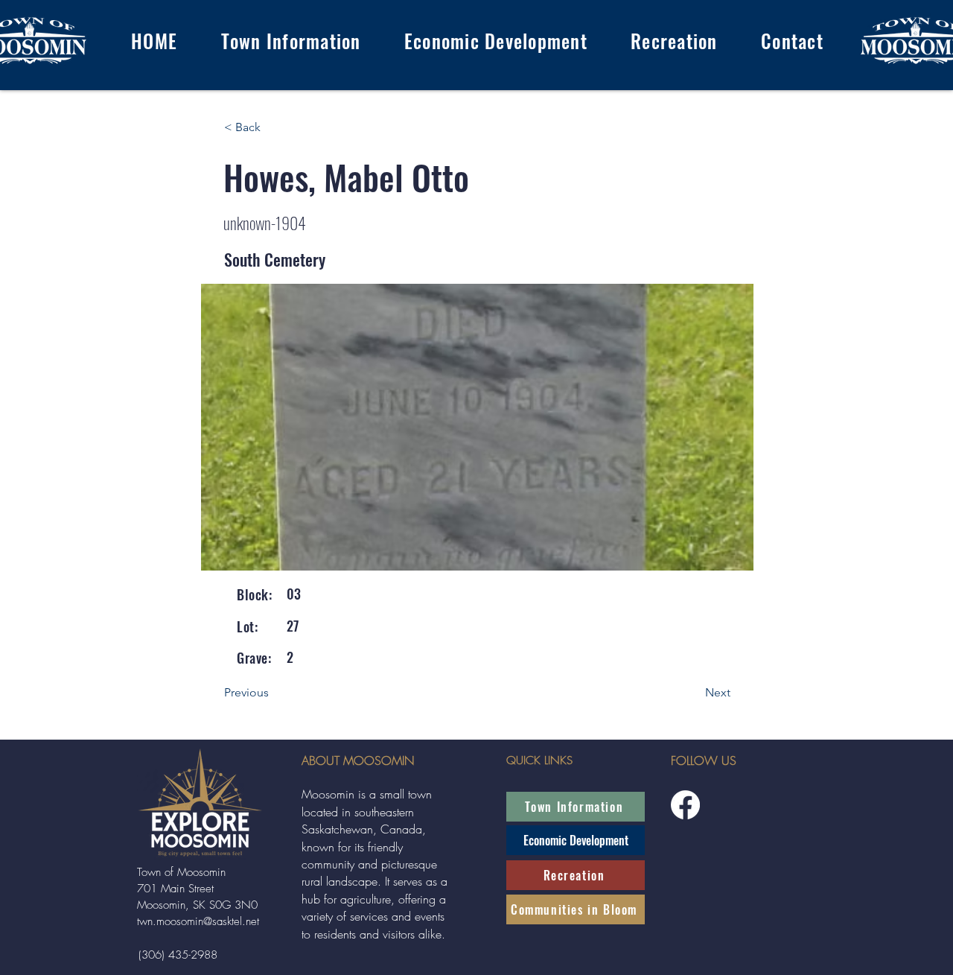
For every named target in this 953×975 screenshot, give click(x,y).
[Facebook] (685, 804)
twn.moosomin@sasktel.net (198, 921)
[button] (290, 40)
